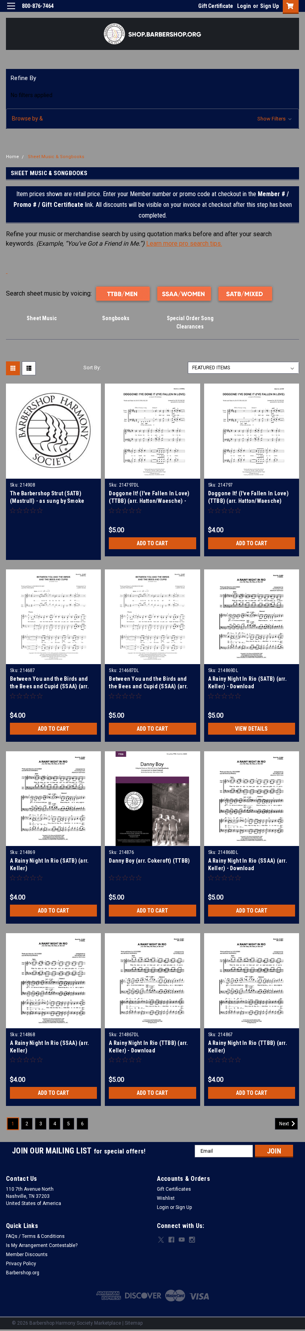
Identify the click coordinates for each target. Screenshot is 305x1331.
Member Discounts (27, 1254)
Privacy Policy (21, 1263)
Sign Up (269, 6)
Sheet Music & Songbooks (56, 156)
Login (244, 6)
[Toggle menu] (11, 11)
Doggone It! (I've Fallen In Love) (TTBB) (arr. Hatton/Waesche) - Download (149, 501)
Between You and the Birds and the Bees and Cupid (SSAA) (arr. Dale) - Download (148, 686)
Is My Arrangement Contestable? (41, 1245)
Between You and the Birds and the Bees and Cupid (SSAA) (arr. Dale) (49, 686)
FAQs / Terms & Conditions (35, 1236)
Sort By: (92, 367)
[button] (152, 119)
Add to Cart (152, 543)
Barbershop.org (22, 1273)
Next (284, 1124)
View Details (251, 729)
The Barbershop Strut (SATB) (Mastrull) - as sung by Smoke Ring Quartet (47, 501)
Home (12, 156)
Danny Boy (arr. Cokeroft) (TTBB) (149, 860)
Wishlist (166, 1198)
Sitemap (134, 1323)
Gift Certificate (215, 6)
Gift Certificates (174, 1189)
